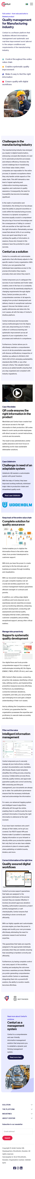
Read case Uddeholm (12, 495)
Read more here (15, 1057)
